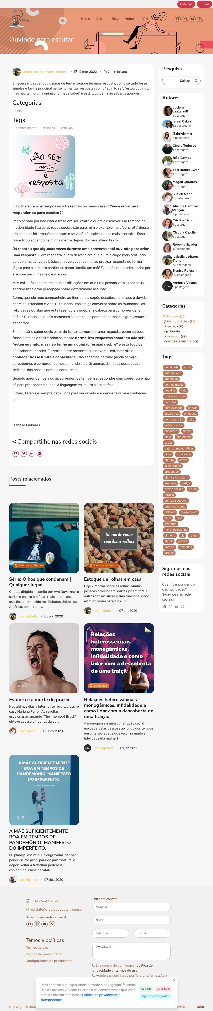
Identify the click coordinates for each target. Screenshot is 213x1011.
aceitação (171, 379)
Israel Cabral (182, 121)
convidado (184, 454)
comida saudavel (176, 500)
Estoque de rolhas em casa (112, 579)
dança (187, 431)
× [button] (174, 980)
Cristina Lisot (183, 220)
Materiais (186, 4)
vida (184, 390)
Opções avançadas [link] (155, 996)
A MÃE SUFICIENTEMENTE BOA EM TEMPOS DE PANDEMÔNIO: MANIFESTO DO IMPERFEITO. (40, 839)
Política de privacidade (43, 954)
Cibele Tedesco (184, 146)
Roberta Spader (185, 244)
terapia (169, 495)
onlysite (198, 1007)
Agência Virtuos (185, 283)
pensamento (189, 512)
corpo (183, 460)
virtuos (169, 552)
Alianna (32, 879)
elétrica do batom (176, 477)
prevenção (172, 471)
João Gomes (182, 158)
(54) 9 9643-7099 (44, 901)
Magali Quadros (185, 182)
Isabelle (32, 616)
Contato (160, 19)
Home (85, 19)
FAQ (145, 19)
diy (182, 535)
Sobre (100, 19)
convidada (171, 367)
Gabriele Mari (183, 133)
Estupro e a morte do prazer (39, 699)
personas (186, 547)
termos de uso (126, 970)
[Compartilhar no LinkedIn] (40, 454)
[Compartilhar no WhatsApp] (32, 454)
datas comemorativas (179, 448)
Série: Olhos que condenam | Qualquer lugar (40, 582)
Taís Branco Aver (186, 170)
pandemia (171, 431)
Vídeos (130, 19)
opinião (193, 408)
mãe (191, 419)
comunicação (174, 408)
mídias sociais (174, 489)
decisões (170, 402)
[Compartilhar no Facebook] (15, 454)
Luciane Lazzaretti (180, 109)
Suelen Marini (183, 194)
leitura (192, 489)
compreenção (174, 419)
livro (179, 518)
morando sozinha (176, 529)
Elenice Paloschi (185, 271)
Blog (115, 19)
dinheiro (170, 535)
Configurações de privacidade (49, 961)
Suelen (31, 731)
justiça (185, 483)
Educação (100, 686)
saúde (169, 442)
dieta (168, 437)
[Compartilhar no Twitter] (24, 454)
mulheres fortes (175, 396)
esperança (172, 413)
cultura (169, 460)
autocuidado (173, 373)
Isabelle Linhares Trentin (48, 72)
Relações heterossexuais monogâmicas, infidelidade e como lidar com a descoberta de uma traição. (118, 708)
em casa (170, 483)
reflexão (66, 128)
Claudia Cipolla (184, 232)
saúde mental (174, 425)
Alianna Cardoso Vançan (185, 208)
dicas (168, 454)
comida (169, 547)
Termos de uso (37, 947)
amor (187, 367)
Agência (107, 748)
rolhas (194, 535)
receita (182, 541)
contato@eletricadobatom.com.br (57, 909)
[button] (146, 989)
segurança (184, 437)
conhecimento (26, 128)
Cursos (204, 4)
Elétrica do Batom (31, 565)
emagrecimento (175, 506)
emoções (190, 413)
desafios (48, 128)
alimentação (173, 466)
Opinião (18, 111)
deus (168, 518)
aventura (171, 524)
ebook (169, 541)
